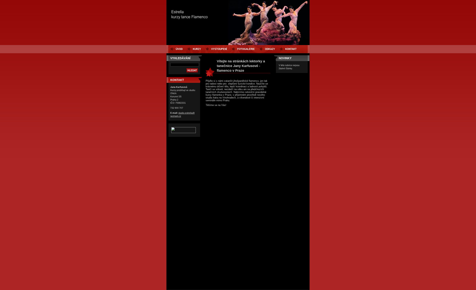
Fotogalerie (246, 49)
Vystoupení (219, 49)
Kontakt (291, 49)
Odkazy (270, 49)
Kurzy (197, 49)
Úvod (179, 49)
